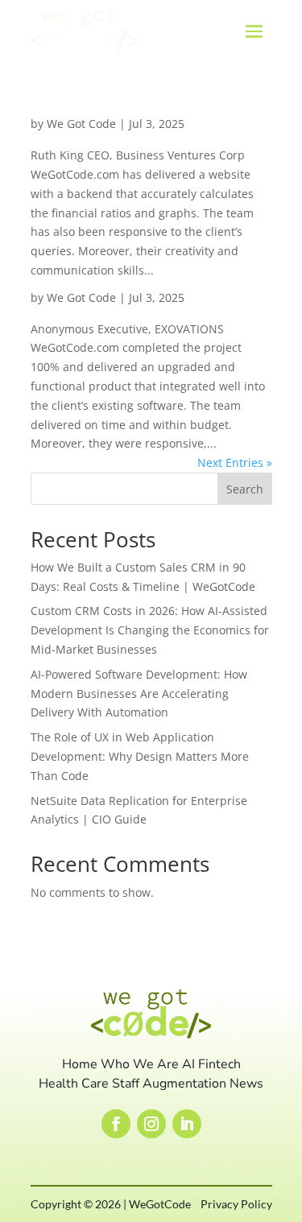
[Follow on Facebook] (115, 1123)
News (246, 1083)
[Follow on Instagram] (151, 1123)
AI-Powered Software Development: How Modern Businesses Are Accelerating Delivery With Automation (139, 693)
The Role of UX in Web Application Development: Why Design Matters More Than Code (140, 756)
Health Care (74, 1083)
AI (188, 1064)
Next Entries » (234, 462)
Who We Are (140, 1064)
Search (244, 489)
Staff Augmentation (169, 1083)
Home (79, 1064)
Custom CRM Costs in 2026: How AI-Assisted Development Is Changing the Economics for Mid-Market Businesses (150, 630)
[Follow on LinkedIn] (186, 1123)
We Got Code (81, 123)
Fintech (219, 1064)
